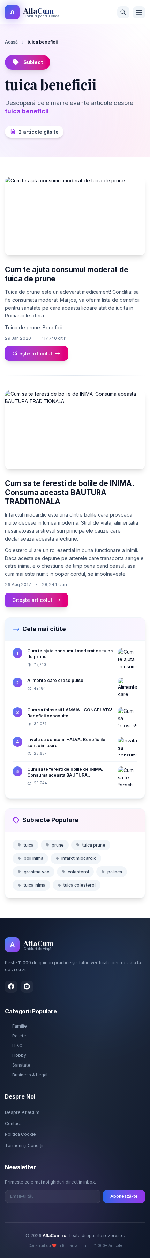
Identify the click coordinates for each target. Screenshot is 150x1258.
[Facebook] (11, 987)
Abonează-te (124, 1196)
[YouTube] (27, 987)
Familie (19, 1026)
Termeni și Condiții (24, 1145)
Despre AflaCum (22, 1112)
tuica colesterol (79, 885)
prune (58, 845)
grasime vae (37, 871)
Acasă (11, 42)
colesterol (78, 871)
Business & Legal (29, 1074)
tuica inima (34, 885)
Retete (19, 1035)
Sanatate (21, 1065)
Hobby (19, 1055)
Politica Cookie (20, 1134)
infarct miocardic (78, 858)
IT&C (17, 1045)
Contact (13, 1123)
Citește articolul (32, 353)
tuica (28, 845)
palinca (114, 871)
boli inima (33, 858)
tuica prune (93, 845)
